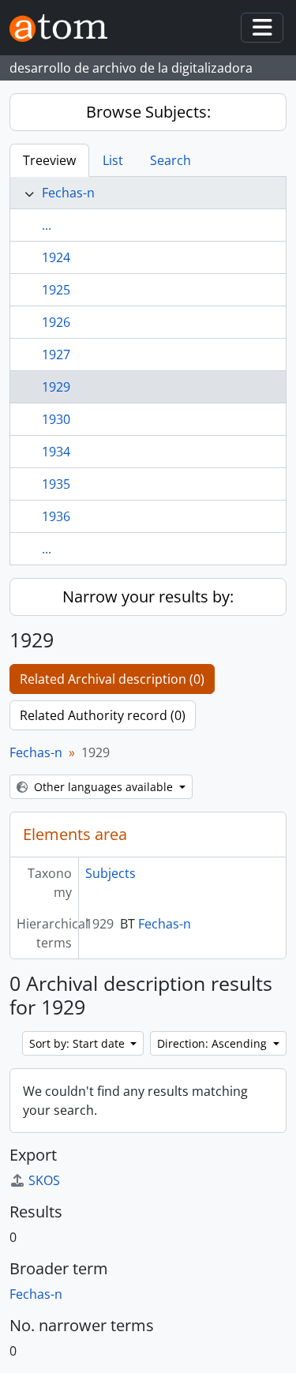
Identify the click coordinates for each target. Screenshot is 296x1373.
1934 (56, 451)
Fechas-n (68, 192)
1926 (56, 322)
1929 (56, 387)
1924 (56, 257)
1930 (56, 419)
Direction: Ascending (213, 1043)
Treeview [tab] (49, 160)
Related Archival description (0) (112, 679)
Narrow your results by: (148, 596)
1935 (56, 484)
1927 (56, 354)
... (46, 225)
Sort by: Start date (78, 1043)
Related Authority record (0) (102, 715)
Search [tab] (170, 160)
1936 (56, 516)
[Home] (64, 28)
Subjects (110, 873)
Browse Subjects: (148, 111)
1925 (56, 289)
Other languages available (103, 786)
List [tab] (113, 160)
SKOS (44, 1180)
